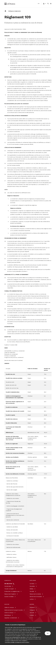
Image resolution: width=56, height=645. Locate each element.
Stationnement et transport (13, 610)
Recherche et (36, 596)
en (38, 3)
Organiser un (10, 617)
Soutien (9, 596)
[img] (9, 3)
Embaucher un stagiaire (11, 591)
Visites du (9, 607)
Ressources (10, 594)
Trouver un (9, 588)
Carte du (8, 612)
